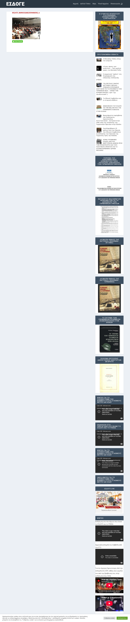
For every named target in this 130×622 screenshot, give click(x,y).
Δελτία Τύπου (85, 4)
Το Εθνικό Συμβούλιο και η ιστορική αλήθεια (112, 99)
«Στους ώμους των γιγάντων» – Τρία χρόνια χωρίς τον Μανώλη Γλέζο (112, 68)
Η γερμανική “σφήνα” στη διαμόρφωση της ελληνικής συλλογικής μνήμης (109, 76)
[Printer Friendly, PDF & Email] (17, 41)
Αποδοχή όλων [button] (122, 618)
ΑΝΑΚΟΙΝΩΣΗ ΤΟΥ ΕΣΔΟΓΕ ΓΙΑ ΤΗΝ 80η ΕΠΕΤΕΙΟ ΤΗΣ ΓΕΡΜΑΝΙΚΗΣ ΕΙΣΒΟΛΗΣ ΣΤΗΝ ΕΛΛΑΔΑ (109, 108)
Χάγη (94, 4)
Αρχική (75, 4)
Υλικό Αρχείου (103, 4)
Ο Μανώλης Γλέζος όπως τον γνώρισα (112, 60)
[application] (109, 412)
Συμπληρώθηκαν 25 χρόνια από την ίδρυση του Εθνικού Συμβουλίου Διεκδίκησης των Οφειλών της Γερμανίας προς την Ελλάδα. (108, 131)
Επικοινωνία (115, 4)
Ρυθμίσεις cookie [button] (109, 618)
